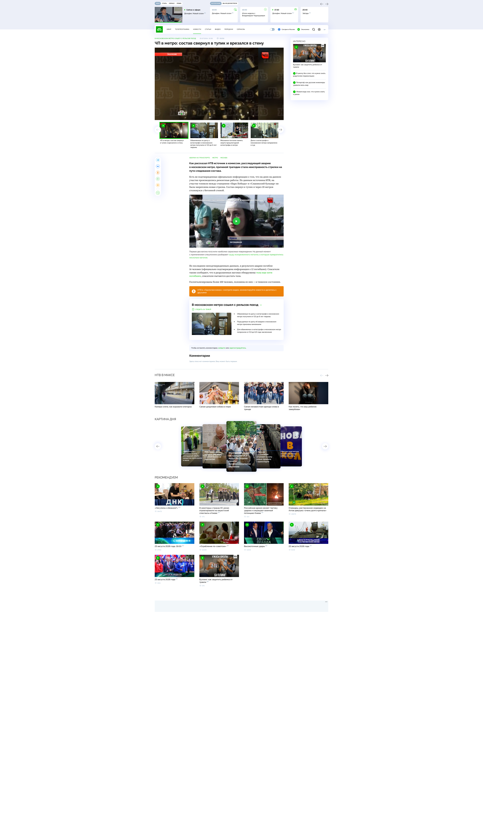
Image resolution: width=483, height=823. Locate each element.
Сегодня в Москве (288, 29)
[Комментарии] (158, 193)
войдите (221, 348)
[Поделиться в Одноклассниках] (158, 172)
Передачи (228, 29)
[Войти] (319, 29)
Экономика (305, 29)
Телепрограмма (182, 29)
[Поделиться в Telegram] (158, 160)
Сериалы (241, 29)
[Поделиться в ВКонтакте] (158, 166)
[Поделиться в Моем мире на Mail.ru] (158, 185)
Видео (218, 29)
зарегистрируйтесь (237, 348)
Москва (223, 158)
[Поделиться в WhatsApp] (158, 179)
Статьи (208, 29)
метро (215, 158)
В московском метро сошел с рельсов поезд (175, 38)
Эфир (169, 29)
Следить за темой (203, 309)
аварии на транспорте (199, 158)
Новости (197, 29)
